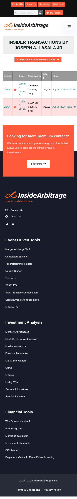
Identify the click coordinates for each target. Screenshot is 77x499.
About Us (16, 216)
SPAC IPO (11, 285)
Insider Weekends (15, 346)
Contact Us (17, 210)
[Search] (40, 12)
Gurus (8, 367)
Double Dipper (13, 270)
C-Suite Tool (12, 306)
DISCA (7, 89)
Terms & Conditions (28, 489)
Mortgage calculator (16, 435)
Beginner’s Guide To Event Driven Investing (29, 457)
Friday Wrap (12, 382)
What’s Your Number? (17, 421)
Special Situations (15, 396)
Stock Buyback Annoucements (22, 299)
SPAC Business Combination (21, 292)
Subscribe (37, 163)
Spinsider (10, 278)
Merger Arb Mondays (17, 331)
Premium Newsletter (16, 353)
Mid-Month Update (15, 360)
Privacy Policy (52, 489)
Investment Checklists (17, 443)
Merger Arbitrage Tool (17, 249)
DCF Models (12, 450)
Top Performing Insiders (18, 263)
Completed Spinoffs (16, 256)
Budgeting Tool (13, 428)
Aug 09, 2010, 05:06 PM (64, 89)
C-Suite (9, 374)
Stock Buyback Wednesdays (21, 339)
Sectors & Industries (16, 389)
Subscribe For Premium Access (36, 59)
